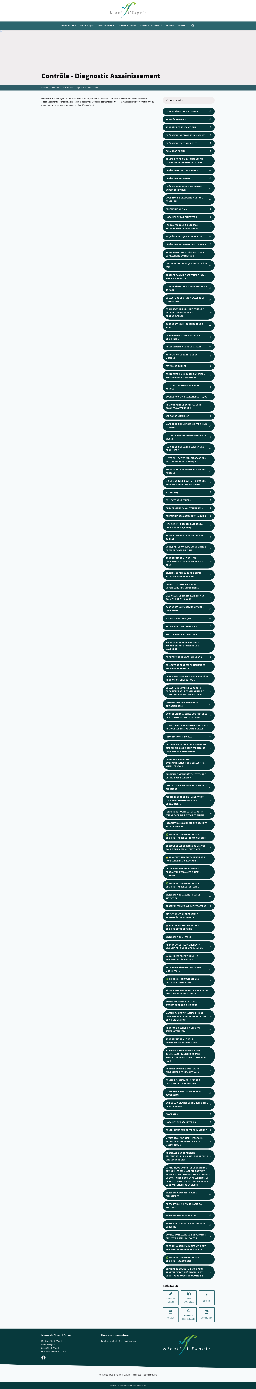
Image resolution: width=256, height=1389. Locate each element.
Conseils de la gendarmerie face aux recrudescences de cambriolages (187, 727)
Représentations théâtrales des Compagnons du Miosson (185, 254)
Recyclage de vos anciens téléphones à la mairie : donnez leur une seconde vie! (187, 1156)
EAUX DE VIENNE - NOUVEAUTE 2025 (184, 508)
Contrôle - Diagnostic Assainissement (82, 87)
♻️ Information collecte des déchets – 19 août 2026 (182, 1259)
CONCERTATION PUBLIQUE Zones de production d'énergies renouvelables (185, 312)
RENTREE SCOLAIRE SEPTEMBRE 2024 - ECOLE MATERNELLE (185, 277)
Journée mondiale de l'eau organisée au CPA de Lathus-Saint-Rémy (185, 561)
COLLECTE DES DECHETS (178, 500)
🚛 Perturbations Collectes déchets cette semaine (182, 927)
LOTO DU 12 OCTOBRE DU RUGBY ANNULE (182, 387)
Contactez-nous (106, 1375)
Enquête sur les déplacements (184, 657)
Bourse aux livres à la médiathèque (186, 396)
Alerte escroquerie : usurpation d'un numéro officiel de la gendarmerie (185, 800)
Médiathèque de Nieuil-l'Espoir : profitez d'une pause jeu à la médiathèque (184, 1141)
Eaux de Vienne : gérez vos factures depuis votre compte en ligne (186, 716)
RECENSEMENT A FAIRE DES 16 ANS (183, 346)
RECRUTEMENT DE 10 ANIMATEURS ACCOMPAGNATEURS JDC (183, 406)
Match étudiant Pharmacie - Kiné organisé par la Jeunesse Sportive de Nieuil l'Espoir (186, 1016)
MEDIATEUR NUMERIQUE (178, 618)
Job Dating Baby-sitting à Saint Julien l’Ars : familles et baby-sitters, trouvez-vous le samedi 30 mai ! (186, 1055)
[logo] (128, 10)
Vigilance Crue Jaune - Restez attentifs (183, 896)
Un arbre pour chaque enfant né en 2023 (186, 265)
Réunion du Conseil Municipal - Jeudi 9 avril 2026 (184, 1029)
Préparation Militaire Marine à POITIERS (184, 1206)
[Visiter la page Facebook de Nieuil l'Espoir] (43, 1357)
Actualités (56, 87)
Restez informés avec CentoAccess (186, 906)
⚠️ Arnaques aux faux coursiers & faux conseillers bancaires (185, 859)
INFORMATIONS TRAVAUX (179, 736)
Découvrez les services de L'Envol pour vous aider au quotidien (185, 848)
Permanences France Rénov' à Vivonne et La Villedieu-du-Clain (184, 946)
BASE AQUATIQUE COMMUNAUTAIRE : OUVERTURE (185, 609)
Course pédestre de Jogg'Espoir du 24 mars (186, 288)
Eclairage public (175, 151)
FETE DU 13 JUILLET (176, 366)
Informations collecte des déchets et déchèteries (186, 825)
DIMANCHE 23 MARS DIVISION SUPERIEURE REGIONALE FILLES (182, 586)
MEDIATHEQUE (173, 492)
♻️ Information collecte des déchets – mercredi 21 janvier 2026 (186, 836)
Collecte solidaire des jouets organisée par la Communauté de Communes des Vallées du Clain (185, 691)
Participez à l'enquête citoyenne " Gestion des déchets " (186, 776)
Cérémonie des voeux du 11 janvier (186, 516)
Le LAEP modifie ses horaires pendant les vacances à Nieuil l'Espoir (183, 872)
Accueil (44, 87)
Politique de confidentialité (145, 1375)
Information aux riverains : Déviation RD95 (182, 704)
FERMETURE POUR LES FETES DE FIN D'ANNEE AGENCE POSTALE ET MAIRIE (185, 813)
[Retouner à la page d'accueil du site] (186, 1346)
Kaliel (122, 1385)
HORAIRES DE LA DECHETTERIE (182, 217)
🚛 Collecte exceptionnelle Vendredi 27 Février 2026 (182, 958)
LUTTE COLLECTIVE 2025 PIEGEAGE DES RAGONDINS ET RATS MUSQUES (186, 460)
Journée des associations (181, 127)
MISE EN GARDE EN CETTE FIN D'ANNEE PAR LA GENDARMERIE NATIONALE (186, 482)
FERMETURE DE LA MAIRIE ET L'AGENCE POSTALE (186, 471)
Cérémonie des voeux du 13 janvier (186, 244)
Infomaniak (141, 1385)
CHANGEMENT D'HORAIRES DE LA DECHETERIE (183, 337)
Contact (182, 25)
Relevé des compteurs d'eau (182, 626)
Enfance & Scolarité (151, 25)
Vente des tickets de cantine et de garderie (186, 1225)
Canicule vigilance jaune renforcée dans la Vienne (187, 1104)
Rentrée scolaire (176, 119)
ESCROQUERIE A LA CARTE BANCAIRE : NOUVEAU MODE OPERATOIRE (185, 376)
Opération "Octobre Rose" (181, 143)
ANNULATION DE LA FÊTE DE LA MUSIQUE (181, 356)
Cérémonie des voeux (178, 178)
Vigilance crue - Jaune (179, 936)
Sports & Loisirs (127, 25)
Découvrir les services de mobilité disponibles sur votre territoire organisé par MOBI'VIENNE (186, 748)
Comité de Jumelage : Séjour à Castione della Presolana (183, 1082)
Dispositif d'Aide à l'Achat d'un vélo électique (186, 787)
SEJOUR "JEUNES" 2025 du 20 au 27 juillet (184, 537)
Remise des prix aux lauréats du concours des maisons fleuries (184, 161)
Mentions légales (123, 1375)
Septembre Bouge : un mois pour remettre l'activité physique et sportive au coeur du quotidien (184, 1272)
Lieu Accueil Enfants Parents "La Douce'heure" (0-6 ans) (185, 597)
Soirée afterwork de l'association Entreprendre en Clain (186, 548)
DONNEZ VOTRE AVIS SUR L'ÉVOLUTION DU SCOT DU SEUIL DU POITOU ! (186, 1236)
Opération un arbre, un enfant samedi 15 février (184, 188)
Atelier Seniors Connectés (181, 634)
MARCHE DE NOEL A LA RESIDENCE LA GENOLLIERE (185, 448)
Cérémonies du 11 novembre (182, 170)
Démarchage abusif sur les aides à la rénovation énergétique (187, 678)
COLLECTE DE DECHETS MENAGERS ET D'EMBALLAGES (185, 299)
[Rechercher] (193, 25)
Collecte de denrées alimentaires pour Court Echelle (185, 667)
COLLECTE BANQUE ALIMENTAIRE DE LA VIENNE (186, 437)
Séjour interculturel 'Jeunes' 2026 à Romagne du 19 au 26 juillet (187, 992)
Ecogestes (172, 1114)
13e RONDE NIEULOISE (177, 416)
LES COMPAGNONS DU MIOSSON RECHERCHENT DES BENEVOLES (182, 227)
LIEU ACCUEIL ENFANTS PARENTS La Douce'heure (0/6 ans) (184, 526)
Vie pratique (87, 25)
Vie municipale (68, 25)
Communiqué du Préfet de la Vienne (186, 1130)
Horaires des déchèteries (181, 1122)
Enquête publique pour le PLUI (184, 236)
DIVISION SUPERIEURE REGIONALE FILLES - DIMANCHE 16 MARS (184, 575)
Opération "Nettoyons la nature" (186, 135)
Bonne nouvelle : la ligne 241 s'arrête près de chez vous (183, 1003)
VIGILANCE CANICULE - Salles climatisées (181, 1194)
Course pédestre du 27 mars (182, 111)
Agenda (170, 25)
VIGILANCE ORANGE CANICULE (181, 1215)
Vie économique (106, 25)
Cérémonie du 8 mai (176, 209)
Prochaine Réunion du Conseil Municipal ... (183, 969)
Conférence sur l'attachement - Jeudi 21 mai (184, 1093)
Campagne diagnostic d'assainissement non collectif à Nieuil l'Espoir (185, 763)
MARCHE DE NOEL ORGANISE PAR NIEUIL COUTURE (186, 426)
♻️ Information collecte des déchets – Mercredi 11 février (183, 885)
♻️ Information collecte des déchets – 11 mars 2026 (182, 980)
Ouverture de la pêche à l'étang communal (184, 199)
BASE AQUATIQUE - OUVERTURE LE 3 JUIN (184, 326)
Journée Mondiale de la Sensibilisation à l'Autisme (181, 1041)
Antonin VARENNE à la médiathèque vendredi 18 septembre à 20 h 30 (186, 1248)
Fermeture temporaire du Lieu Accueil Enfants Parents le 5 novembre (183, 646)
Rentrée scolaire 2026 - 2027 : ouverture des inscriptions (182, 1070)
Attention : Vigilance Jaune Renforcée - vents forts (182, 916)
